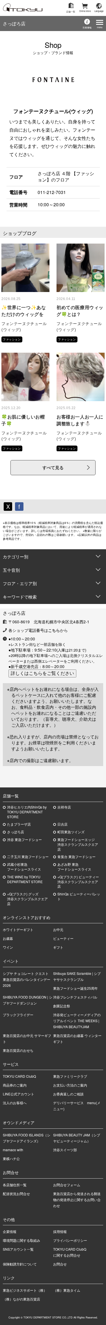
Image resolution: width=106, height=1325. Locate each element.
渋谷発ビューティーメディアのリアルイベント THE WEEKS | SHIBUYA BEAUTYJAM (77, 1020)
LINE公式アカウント (18, 1093)
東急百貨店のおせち (18, 1050)
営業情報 (87, 27)
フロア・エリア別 (20, 583)
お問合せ (60, 1263)
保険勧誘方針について (20, 1263)
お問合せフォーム (66, 1184)
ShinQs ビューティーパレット (78, 896)
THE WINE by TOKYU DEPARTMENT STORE (25, 879)
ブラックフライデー (18, 1014)
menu (99, 27)
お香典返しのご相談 (68, 1093)
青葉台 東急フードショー (76, 856)
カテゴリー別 (15, 557)
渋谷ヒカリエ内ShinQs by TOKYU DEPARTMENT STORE (27, 812)
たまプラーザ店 (19, 824)
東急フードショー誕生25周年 (75, 988)
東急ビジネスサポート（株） (25, 1290)
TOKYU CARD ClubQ (19, 1076)
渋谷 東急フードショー (24, 839)
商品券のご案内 (15, 1085)
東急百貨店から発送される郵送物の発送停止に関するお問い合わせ (77, 1199)
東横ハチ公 (11, 1158)
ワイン (8, 947)
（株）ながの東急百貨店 (21, 1299)
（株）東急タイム (66, 1290)
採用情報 (60, 1231)
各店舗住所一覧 (15, 1184)
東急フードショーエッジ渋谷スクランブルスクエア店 (77, 844)
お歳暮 (8, 938)
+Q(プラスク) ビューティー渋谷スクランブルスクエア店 (78, 882)
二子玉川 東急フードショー (28, 856)
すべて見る (53, 467)
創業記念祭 (61, 1005)
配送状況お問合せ (16, 1193)
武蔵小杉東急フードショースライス (24, 866)
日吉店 (62, 824)
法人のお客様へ (15, 1102)
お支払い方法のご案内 (70, 1085)
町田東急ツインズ (71, 832)
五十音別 (11, 570)
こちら (54, 630)
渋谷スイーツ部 (65, 1149)
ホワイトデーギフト (18, 929)
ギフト (58, 947)
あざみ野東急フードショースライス (74, 866)
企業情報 (9, 1231)
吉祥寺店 (64, 807)
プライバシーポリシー (70, 1240)
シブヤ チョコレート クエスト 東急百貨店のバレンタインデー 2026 (27, 979)
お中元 (58, 929)
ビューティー (63, 938)
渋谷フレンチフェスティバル (75, 997)
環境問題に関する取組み (21, 1240)
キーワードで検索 (20, 597)
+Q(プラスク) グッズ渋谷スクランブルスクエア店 (27, 899)
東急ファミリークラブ (70, 1076)
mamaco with (13, 1149)
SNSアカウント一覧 (18, 1249)
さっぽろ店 (14, 23)
